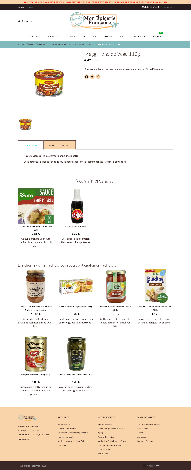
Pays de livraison (65, 424)
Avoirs (140, 432)
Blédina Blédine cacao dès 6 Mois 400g (155, 308)
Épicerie (34, 36)
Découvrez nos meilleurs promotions (73, 432)
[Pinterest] (98, 76)
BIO (95, 36)
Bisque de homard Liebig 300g (35, 374)
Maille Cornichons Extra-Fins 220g (75, 374)
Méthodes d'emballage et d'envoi (112, 441)
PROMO (158, 35)
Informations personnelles (149, 424)
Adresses (141, 437)
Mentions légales (105, 424)
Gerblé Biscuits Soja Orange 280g (75, 306)
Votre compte (146, 417)
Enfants (108, 36)
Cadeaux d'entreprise (67, 428)
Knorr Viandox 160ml (75, 226)
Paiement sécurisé (106, 437)
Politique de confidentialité (109, 445)
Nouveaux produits (66, 437)
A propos (102, 432)
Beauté (123, 36)
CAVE (84, 36)
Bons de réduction (145, 441)
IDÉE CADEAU (141, 35)
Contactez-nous (105, 449)
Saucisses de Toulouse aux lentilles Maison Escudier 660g (35, 308)
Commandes (142, 428)
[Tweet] (92, 76)
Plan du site (103, 453)
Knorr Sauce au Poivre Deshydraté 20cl (35, 228)
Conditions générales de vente (111, 428)
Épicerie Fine (52, 36)
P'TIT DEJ (70, 36)
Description (30, 145)
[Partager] (86, 76)
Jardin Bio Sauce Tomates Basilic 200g (115, 308)
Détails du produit (59, 145)
